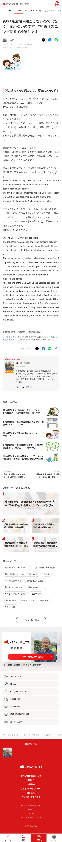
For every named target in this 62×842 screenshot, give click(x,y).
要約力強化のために (36, 587)
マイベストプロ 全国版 (31, 796)
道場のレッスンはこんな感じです (34, 600)
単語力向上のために (13, 580)
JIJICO (31, 813)
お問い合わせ (31, 793)
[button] (30, 387)
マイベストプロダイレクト (31, 805)
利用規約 (31, 784)
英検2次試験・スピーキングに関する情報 (22, 574)
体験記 (46, 574)
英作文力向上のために (14, 587)
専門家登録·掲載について (31, 776)
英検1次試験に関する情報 (44, 567)
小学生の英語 (10, 600)
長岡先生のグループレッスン (16, 567)
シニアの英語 (35, 593)
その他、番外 (10, 607)
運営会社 (31, 779)
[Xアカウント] (17, 387)
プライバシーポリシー (30, 788)
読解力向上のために (35, 580)
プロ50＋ (31, 809)
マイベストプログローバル (31, 817)
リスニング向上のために (20, 47)
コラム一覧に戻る (31, 620)
